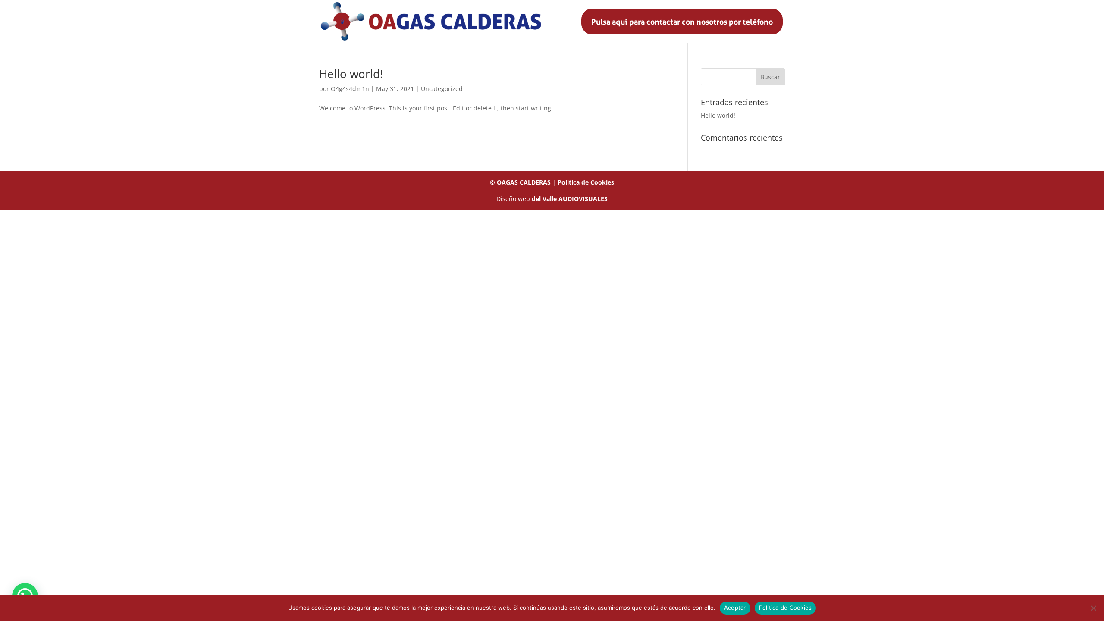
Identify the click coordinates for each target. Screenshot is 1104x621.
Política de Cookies (586, 182)
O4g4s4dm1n (350, 89)
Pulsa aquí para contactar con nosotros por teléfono (682, 21)
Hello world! (351, 74)
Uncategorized (442, 89)
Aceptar (735, 607)
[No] (1093, 608)
